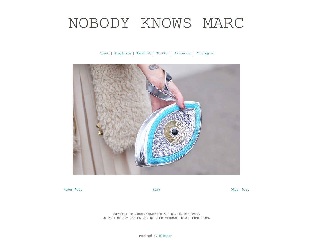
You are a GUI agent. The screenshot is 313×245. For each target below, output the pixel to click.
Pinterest (183, 53)
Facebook (143, 53)
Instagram (205, 53)
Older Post (240, 189)
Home (156, 189)
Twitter (162, 53)
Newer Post (73, 189)
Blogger (165, 236)
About (104, 53)
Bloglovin (122, 53)
